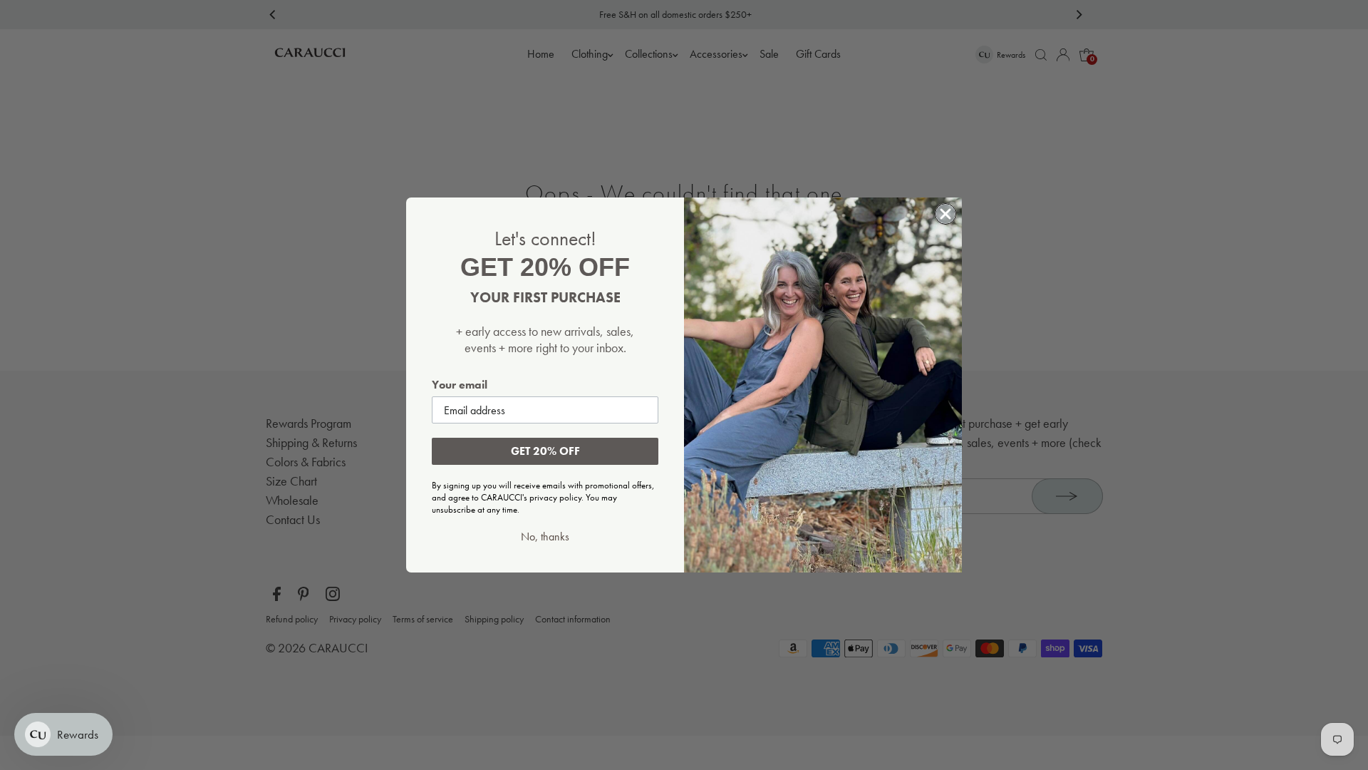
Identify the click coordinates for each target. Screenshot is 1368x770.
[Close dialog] (945, 214)
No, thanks (545, 537)
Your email (459, 384)
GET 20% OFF (545, 450)
